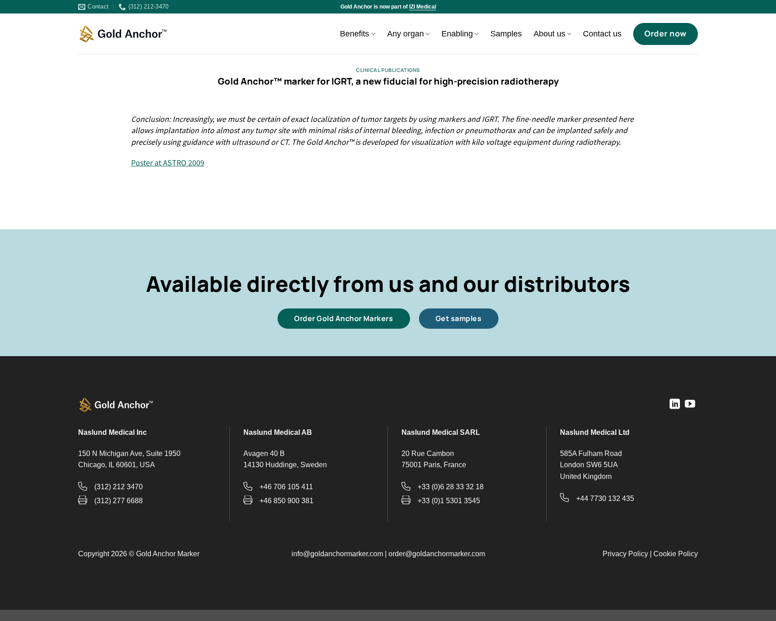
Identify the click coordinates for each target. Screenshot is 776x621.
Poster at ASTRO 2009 (167, 162)
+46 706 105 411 (286, 487)
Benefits (354, 33)
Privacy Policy (625, 554)
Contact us (602, 33)
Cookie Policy (675, 554)
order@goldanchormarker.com (436, 554)
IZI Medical (422, 7)
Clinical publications (388, 70)
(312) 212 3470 (118, 487)
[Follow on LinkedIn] (675, 405)
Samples (506, 33)
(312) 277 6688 (118, 501)
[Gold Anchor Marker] (123, 34)
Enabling (457, 33)
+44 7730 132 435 (605, 498)
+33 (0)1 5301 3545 (449, 501)
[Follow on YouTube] (690, 405)
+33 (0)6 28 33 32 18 (451, 487)
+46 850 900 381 (286, 501)
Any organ (405, 33)
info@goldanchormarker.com (337, 554)
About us (549, 33)
